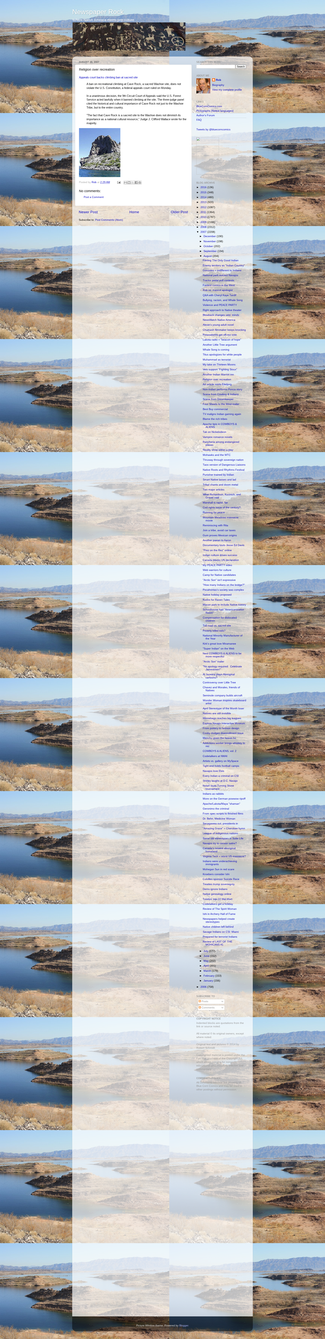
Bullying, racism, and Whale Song (223, 300)
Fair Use (201, 1058)
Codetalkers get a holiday (218, 904)
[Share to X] (132, 182)
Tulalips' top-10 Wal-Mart (217, 899)
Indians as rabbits (213, 793)
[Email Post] (118, 182)
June (207, 956)
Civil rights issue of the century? (222, 507)
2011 (203, 212)
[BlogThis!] (129, 182)
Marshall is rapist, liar (215, 502)
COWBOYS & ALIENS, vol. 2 (219, 751)
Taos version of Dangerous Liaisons (224, 464)
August (208, 256)
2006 (203, 986)
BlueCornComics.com (209, 106)
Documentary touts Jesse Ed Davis (223, 545)
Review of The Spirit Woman (220, 908)
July (206, 951)
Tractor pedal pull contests (218, 280)
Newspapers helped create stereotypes (219, 920)
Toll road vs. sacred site (217, 625)
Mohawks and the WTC (217, 455)
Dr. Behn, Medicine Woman (219, 818)
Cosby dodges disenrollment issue (223, 733)
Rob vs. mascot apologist (218, 290)
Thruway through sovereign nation (223, 459)
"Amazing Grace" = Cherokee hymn (224, 828)
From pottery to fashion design (221, 728)
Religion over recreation (217, 379)
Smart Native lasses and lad (219, 479)
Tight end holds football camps (221, 766)
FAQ (199, 119)
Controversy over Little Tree (219, 682)
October (209, 246)
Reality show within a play (218, 449)
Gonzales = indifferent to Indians (222, 270)
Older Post (179, 212)
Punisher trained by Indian (218, 474)
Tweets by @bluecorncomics (213, 129)
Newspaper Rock (98, 12)
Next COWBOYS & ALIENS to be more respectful (222, 655)
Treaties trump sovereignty (219, 884)
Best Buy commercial (215, 409)
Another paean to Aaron (217, 540)
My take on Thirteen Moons (219, 364)
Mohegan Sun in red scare (218, 869)
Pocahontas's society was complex (223, 589)
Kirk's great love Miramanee (219, 643)
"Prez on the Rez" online (217, 550)
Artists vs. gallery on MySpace (220, 761)
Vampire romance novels (217, 437)
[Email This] (125, 182)
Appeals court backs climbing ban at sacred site (108, 77)
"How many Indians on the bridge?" (224, 585)
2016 (203, 187)
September (210, 251)
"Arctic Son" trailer (213, 661)
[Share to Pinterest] (140, 182)
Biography (218, 85)
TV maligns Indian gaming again (222, 414)
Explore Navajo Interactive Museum (224, 723)
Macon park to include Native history (224, 604)
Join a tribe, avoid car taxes (219, 530)
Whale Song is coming (216, 349)
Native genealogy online (217, 894)
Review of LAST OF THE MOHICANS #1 (217, 943)
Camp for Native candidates (219, 575)
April (207, 965)
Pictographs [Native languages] (214, 110)
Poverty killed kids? (214, 630)
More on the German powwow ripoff (224, 798)
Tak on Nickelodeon (214, 432)
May (206, 960)
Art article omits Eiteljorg (217, 384)
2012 (203, 207)
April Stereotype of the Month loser (223, 708)
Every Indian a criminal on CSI (221, 776)
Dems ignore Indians (215, 889)
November (210, 241)
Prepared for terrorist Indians (220, 936)
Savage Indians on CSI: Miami (221, 931)
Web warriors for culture (217, 570)
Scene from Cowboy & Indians (221, 394)
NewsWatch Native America (219, 320)
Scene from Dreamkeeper (218, 399)
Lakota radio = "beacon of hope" (222, 339)
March (208, 970)
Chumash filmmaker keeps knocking (224, 329)
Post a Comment (94, 197)
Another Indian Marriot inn (218, 374)
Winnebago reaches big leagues (222, 718)
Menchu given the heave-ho (219, 738)
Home (134, 212)
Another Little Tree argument (220, 344)
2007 (203, 232)
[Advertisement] (219, 1120)
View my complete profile (227, 89)
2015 (203, 192)
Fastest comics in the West (219, 285)
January (209, 980)
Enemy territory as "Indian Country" (224, 265)
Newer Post (88, 212)
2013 (203, 202)
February (209, 975)
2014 (203, 197)
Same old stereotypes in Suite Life (223, 838)
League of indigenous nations (220, 833)
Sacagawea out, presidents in (220, 823)
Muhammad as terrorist (217, 359)
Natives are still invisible (217, 713)
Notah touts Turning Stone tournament (218, 787)
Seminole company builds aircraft (222, 695)
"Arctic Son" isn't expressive (219, 580)
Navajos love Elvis (213, 771)
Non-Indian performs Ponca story (222, 389)
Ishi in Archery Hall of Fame (219, 914)
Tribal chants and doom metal (220, 484)
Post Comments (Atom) (109, 219)
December (210, 236)
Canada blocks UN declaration (221, 560)
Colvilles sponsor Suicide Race (221, 879)
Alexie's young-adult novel (218, 324)
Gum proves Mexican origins (220, 535)
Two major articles (213, 489)
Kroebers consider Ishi (216, 874)
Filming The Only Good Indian (220, 260)
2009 (203, 222)
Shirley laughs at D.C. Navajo (220, 780)
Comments (208, 1007)
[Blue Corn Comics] (207, 173)
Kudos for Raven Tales (216, 599)
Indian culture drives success (220, 555)
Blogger (183, 1325)
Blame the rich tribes (215, 419)
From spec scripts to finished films (223, 813)
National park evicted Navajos (220, 275)
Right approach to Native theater (222, 310)
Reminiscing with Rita (215, 525)
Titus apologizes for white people (222, 354)
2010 (203, 217)
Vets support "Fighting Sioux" (220, 369)
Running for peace (214, 512)
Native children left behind (218, 926)
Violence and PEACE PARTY (220, 305)
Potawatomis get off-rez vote (220, 334)
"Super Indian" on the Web (218, 648)
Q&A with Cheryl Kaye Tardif (219, 295)
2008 (203, 227)
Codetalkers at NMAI (215, 756)
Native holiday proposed (217, 594)
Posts (204, 1001)
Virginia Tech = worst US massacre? (224, 856)
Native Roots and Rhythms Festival (224, 469)
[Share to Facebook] (136, 182)
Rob (94, 182)
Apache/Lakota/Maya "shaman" (221, 803)
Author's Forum (205, 115)
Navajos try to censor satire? (220, 843)
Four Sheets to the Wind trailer (221, 404)
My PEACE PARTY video (217, 565)
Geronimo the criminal (216, 808)
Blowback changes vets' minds (221, 315)
